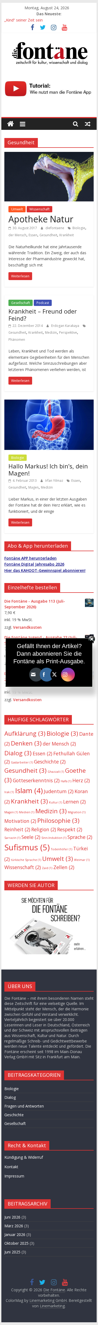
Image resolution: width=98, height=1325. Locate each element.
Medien (26, 812)
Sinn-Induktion (53, 838)
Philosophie (58, 820)
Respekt (69, 829)
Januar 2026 (14, 1234)
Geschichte (50, 761)
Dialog (18, 753)
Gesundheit (48, 235)
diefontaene (55, 228)
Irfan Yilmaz (54, 480)
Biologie (78, 228)
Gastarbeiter (22, 762)
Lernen (74, 801)
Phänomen (16, 339)
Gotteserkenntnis (36, 780)
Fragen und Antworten (24, 1106)
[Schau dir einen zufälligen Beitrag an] (88, 124)
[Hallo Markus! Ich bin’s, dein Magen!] (49, 403)
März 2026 (13, 1225)
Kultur (55, 802)
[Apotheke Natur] (49, 155)
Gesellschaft (20, 302)
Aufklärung (24, 733)
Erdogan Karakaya (65, 325)
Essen (33, 235)
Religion (43, 829)
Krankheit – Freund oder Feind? (42, 314)
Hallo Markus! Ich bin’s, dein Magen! (48, 469)
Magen (33, 487)
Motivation (20, 821)
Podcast (42, 302)
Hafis (66, 781)
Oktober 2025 (16, 1243)
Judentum (59, 791)
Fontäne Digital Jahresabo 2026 (34, 564)
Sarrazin (12, 838)
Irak (9, 792)
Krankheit (66, 235)
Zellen (63, 867)
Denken (26, 743)
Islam (29, 790)
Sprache (80, 837)
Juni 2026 (12, 1217)
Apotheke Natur (40, 219)
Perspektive (68, 332)
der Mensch (17, 235)
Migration (76, 812)
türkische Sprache (26, 860)
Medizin (51, 332)
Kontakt (11, 1166)
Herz (81, 780)
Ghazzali (56, 772)
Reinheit (17, 829)
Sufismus (27, 847)
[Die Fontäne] (10, 124)
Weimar (82, 860)
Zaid (47, 868)
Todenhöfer (61, 849)
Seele (31, 837)
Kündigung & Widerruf (23, 1157)
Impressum (14, 1176)
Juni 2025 (12, 1252)
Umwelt (17, 209)
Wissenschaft (39, 209)
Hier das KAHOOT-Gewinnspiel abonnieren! (44, 570)
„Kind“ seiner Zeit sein (23, 20)
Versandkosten (27, 627)
